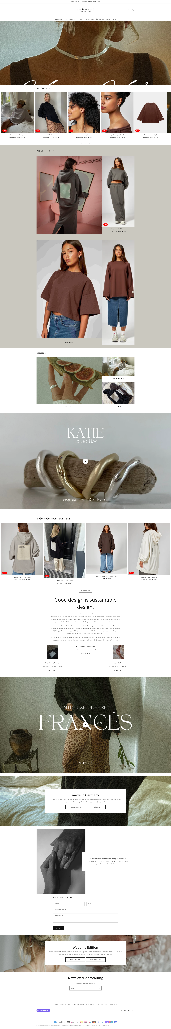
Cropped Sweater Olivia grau (118, 229)
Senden (58, 928)
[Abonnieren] (99, 988)
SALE (117, 407)
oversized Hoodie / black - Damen (64, 580)
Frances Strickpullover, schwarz (51, 135)
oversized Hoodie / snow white (149, 577)
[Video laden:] (85, 461)
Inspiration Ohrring (75, 959)
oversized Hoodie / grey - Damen (22, 577)
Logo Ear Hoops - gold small (84, 135)
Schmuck (68, 407)
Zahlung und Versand (78, 1004)
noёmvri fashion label (45, 1025)
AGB (69, 1004)
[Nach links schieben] (82, 143)
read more (51, 670)
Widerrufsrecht (90, 1004)
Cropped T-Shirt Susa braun (69, 340)
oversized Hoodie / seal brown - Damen (106, 576)
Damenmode (117, 378)
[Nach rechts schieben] (89, 143)
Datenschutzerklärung (75, 1025)
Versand (88, 1025)
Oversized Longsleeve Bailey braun (150, 135)
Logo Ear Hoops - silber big (117, 135)
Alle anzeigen (85, 590)
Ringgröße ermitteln (111, 1004)
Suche (56, 1004)
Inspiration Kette (95, 959)
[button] (38, 10)
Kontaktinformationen (104, 1025)
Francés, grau (95, 807)
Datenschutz (99, 1004)
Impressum (62, 1004)
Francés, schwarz (75, 807)
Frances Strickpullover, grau (17, 135)
